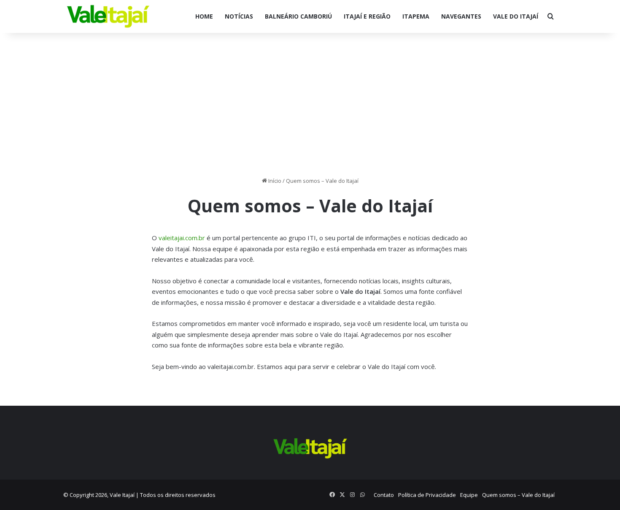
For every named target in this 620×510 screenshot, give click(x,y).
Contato (384, 495)
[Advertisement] (310, 105)
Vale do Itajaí (515, 16)
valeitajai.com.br (182, 237)
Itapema (415, 16)
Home (204, 16)
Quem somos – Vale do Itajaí (518, 495)
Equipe (469, 495)
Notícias (239, 16)
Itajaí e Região (367, 16)
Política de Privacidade (427, 495)
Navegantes (461, 16)
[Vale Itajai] (108, 16)
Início (274, 180)
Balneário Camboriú (298, 16)
